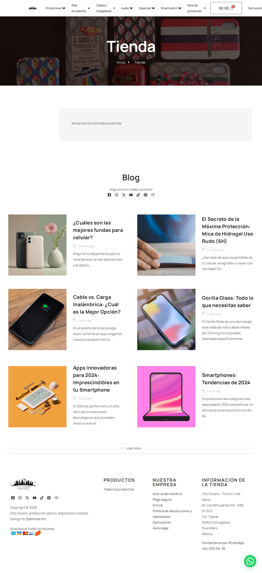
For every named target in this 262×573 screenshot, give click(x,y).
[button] (250, 561)
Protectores (53, 8)
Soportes (145, 8)
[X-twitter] (123, 194)
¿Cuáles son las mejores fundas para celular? (98, 230)
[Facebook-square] (109, 194)
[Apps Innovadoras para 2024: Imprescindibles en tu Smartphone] (37, 396)
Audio (125, 8)
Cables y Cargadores (103, 8)
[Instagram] (116, 194)
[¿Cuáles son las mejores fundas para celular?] (37, 245)
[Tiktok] (138, 194)
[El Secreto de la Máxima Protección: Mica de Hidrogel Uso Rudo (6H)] (166, 245)
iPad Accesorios (78, 8)
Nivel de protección (194, 8)
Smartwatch (169, 8)
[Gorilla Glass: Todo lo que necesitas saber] (166, 319)
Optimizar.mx (36, 519)
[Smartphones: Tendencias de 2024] (166, 396)
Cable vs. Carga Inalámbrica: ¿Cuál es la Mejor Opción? (97, 304)
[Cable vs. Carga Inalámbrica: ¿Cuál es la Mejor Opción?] (37, 319)
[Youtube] (130, 194)
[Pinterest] (145, 194)
